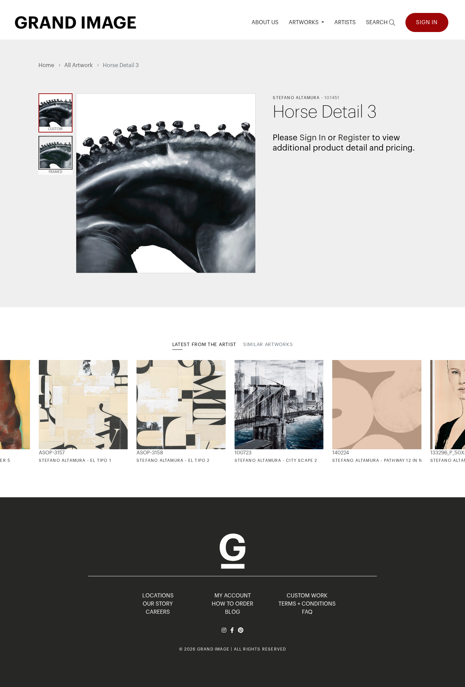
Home (46, 65)
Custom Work (307, 595)
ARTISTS (345, 22)
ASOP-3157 (52, 452)
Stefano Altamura (296, 98)
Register (354, 138)
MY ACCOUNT (232, 595)
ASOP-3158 (150, 452)
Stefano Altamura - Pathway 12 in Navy (381, 460)
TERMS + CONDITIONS (307, 604)
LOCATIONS (158, 595)
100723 (243, 452)
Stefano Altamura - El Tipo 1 (75, 460)
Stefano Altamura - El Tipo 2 (173, 460)
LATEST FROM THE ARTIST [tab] (204, 344)
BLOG (232, 612)
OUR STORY (158, 604)
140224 (340, 452)
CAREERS (158, 612)
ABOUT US (265, 22)
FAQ (307, 612)
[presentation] (43, 411)
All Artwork (78, 65)
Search (377, 22)
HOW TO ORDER (232, 604)
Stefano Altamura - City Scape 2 (276, 460)
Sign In (427, 22)
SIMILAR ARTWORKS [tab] (268, 344)
